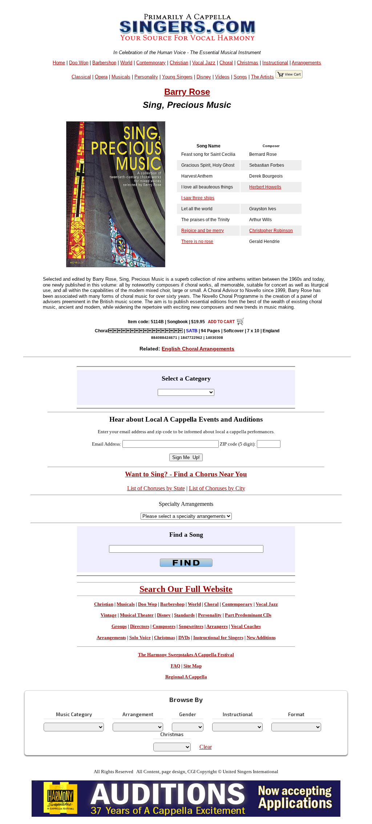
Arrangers (217, 626)
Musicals (121, 77)
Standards (184, 615)
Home (59, 62)
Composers (164, 626)
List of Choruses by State (156, 488)
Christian (179, 62)
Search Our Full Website (186, 589)
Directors (139, 626)
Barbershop (104, 62)
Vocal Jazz (203, 62)
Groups (119, 626)
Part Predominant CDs (248, 615)
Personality (146, 77)
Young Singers (177, 77)
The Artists (262, 77)
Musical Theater (137, 615)
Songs (240, 77)
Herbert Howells (265, 187)
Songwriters (191, 626)
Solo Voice (140, 637)
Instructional (275, 62)
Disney (204, 77)
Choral (226, 62)
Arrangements (306, 62)
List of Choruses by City (217, 488)
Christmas (247, 62)
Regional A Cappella (186, 676)
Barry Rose (187, 92)
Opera (101, 77)
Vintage (109, 615)
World (126, 62)
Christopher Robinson (271, 230)
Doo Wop (78, 62)
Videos (222, 77)
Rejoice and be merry (202, 230)
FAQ (175, 666)
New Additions (261, 637)
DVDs (184, 637)
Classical (81, 77)
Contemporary (151, 62)
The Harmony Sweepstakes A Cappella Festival (186, 654)
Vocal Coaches (246, 626)
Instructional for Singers (218, 637)
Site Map (192, 666)
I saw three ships (197, 197)
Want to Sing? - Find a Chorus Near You (186, 474)
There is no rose (197, 241)
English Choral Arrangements (198, 349)
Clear (205, 747)
